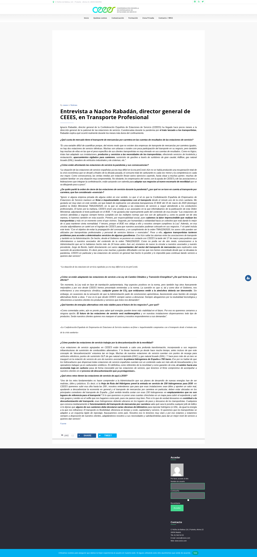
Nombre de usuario (178, 481)
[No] (253, 553)
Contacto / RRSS (166, 18)
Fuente (63, 423)
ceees (65, 105)
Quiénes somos (100, 18)
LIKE (68, 435)
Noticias (74, 105)
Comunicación (118, 18)
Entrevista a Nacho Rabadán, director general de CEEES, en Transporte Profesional (125, 114)
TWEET (105, 435)
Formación (133, 18)
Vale (195, 553)
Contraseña (175, 491)
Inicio (86, 18)
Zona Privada (148, 18)
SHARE (84, 435)
